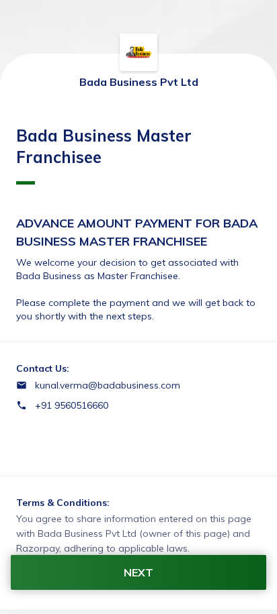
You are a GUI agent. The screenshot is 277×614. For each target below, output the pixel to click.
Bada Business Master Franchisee (104, 146)
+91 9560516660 (71, 405)
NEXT (138, 572)
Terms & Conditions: (63, 503)
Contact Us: (42, 368)
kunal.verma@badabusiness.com (107, 385)
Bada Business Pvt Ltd (138, 82)
